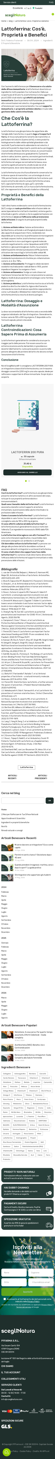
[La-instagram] (43, 2)
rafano (17, 1082)
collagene (7, 1074)
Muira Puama (8, 1099)
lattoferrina (26, 767)
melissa (24, 1086)
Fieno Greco (29, 1099)
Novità (4, 826)
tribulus (29, 1095)
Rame (5, 1112)
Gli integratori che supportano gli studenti (33, 875)
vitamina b (21, 1091)
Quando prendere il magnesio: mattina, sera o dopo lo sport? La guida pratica (34, 866)
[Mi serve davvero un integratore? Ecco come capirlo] (7, 847)
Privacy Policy (33, 1301)
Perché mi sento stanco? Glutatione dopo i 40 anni (33, 856)
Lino (45, 1151)
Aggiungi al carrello (27, 472)
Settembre (6, 920)
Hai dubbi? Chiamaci (16, 1187)
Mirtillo (38, 1112)
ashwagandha (19, 1074)
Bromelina (28, 1112)
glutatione (7, 1082)
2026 (3, 993)
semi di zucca (43, 1125)
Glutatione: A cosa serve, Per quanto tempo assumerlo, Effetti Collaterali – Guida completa (33, 1035)
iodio (49, 1108)
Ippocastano (8, 1116)
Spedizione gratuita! (17, 1219)
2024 (3, 887)
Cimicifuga (20, 1151)
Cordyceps (41, 1099)
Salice (16, 1146)
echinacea (44, 1129)
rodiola (32, 1121)
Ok (49, 801)
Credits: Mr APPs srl (41, 1451)
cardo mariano (8, 1078)
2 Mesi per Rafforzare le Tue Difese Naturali (19, 814)
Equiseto (6, 1108)
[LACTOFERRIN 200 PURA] (27, 416)
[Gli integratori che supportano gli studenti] (7, 877)
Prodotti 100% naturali (19, 1171)
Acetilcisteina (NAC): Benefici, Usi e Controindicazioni (30, 1046)
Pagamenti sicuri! (15, 1203)
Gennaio (4, 943)
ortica (32, 1125)
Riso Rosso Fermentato (12, 1142)
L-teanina (30, 1116)
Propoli (33, 1138)
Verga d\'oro (18, 1108)
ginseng (6, 1104)
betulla (26, 1082)
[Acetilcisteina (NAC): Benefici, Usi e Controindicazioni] (7, 1047)
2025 (3, 938)
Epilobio (6, 1129)
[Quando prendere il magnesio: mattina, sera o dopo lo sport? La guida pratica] (7, 867)
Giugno (4, 908)
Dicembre (5, 932)
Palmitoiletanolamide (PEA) (32, 1146)
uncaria (6, 1134)
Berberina (32, 1129)
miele (39, 1134)
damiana (39, 1095)
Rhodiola (6, 1155)
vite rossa (18, 1095)
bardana (32, 1074)
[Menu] (2, 15)
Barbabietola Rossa (40, 1104)
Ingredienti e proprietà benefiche (15, 822)
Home (4, 810)
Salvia (30, 1151)
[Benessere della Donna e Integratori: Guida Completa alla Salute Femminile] (7, 1057)
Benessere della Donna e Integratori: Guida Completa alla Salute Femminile (33, 1056)
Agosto (4, 916)
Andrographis (21, 1138)
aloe (4, 1086)
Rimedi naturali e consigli (12, 830)
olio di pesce (46, 1091)
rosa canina (29, 1134)
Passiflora (41, 1116)
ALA (32, 1155)
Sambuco (6, 1146)
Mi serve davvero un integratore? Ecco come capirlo (34, 846)
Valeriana (6, 1121)
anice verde (35, 1086)
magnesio (30, 1108)
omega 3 (6, 1095)
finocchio (13, 1086)
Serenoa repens (19, 1129)
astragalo (16, 1134)
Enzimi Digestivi (31, 1142)
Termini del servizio (23, 1307)
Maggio (4, 904)
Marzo (4, 896)
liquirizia (36, 1082)
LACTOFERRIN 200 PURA (27, 452)
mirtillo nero (15, 1112)
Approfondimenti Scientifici (13, 818)
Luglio (3, 912)
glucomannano (19, 1121)
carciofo (43, 1074)
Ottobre (4, 924)
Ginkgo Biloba (8, 1091)
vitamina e (46, 1078)
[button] (8, 2)
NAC (42, 1142)
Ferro (48, 1155)
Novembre (5, 928)
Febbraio (5, 892)
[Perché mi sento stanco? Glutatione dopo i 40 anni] (7, 857)
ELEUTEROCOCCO (19, 1125)
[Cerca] (43, 15)
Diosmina (47, 1112)
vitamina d (33, 1091)
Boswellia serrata (20, 1155)
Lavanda (19, 1116)
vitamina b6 (7, 1151)
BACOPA (6, 1125)
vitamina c (34, 1078)
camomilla (48, 1082)
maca (19, 1099)
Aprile (3, 900)
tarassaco (22, 1078)
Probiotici (6, 1159)
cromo (40, 1108)
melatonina (17, 1104)
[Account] (47, 15)
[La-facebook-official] (39, 2)
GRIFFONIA (43, 1121)
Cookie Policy (25, 1451)
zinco (27, 1104)
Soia (38, 1151)
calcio (40, 1155)
